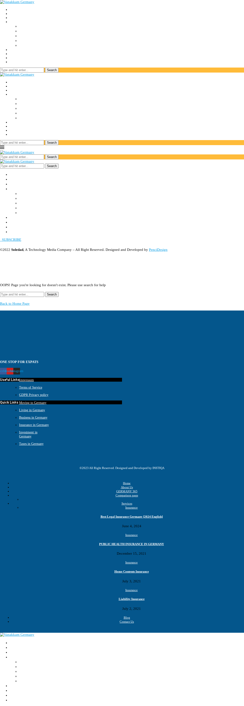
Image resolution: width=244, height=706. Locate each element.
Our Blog (16, 54)
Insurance (131, 507)
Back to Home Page (15, 304)
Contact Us (18, 58)
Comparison (19, 22)
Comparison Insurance (38, 26)
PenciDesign (158, 250)
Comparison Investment (39, 31)
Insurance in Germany (34, 425)
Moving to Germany (32, 403)
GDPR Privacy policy (33, 395)
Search (52, 70)
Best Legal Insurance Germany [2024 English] (132, 516)
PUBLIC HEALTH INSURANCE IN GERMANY (131, 544)
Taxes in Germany (31, 444)
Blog (127, 617)
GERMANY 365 (126, 491)
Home (14, 9)
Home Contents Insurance (131, 571)
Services (16, 50)
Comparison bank (34, 35)
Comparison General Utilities (44, 40)
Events (15, 62)
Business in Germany (33, 417)
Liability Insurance (132, 599)
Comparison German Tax (40, 45)
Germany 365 (20, 18)
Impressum (26, 380)
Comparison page (127, 495)
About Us (17, 14)
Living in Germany (32, 410)
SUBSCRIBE (10, 240)
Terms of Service (30, 387)
